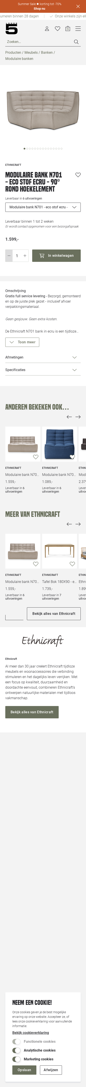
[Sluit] (78, 6)
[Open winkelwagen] (68, 28)
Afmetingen (14, 357)
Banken (47, 52)
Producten (13, 52)
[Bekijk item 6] (40, 149)
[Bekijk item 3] (32, 149)
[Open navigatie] (78, 28)
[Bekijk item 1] (27, 149)
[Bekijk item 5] (38, 149)
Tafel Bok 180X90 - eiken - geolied (59, 582)
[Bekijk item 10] (51, 149)
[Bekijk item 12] (56, 149)
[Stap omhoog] (25, 256)
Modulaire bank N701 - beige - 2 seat (22, 475)
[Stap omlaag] (9, 256)
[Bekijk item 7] (43, 149)
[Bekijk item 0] (24, 149)
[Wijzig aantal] (17, 256)
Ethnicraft (13, 468)
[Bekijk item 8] (46, 149)
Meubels (31, 52)
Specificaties (15, 370)
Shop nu (39, 8)
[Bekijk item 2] (30, 149)
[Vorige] (69, 416)
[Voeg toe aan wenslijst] (78, 175)
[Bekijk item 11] (53, 149)
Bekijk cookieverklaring (30, 1033)
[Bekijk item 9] (48, 149)
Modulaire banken (19, 59)
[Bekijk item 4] (35, 149)
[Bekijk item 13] (59, 149)
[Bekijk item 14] (61, 149)
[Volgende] (78, 416)
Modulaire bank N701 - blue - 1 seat (59, 475)
